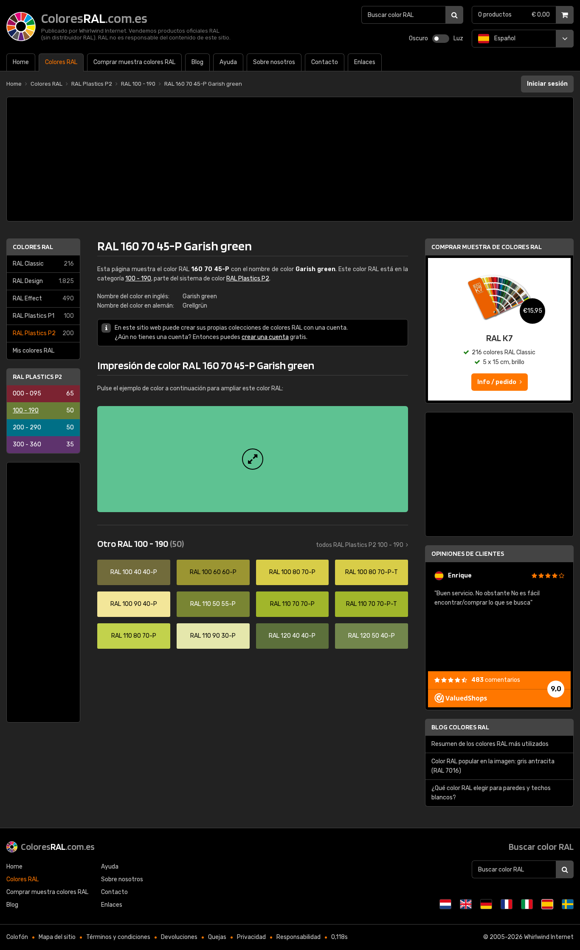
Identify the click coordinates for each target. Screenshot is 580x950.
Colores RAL (33, 247)
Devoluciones (179, 937)
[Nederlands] (445, 904)
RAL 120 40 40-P (292, 635)
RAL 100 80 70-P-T (371, 572)
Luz (458, 38)
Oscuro (418, 38)
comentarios (495, 680)
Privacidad (251, 937)
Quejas (217, 937)
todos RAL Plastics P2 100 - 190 (359, 545)
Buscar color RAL (541, 846)
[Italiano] (527, 904)
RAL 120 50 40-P (371, 635)
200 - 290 (43, 427)
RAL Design (43, 281)
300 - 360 (43, 444)
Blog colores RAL (460, 727)
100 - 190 (43, 410)
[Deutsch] (486, 904)
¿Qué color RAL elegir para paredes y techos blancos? (491, 793)
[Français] (506, 904)
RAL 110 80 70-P (133, 635)
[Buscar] (454, 15)
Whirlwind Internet (549, 937)
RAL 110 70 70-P (292, 604)
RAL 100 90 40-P (133, 604)
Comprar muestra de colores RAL (486, 247)
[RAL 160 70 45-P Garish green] (252, 459)
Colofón (17, 937)
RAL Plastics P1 (43, 315)
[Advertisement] (290, 159)
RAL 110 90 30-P (213, 635)
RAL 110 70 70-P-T (371, 604)
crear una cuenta (265, 337)
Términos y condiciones (118, 937)
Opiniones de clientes (467, 553)
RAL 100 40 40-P (133, 572)
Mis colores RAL (33, 350)
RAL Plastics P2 (43, 333)
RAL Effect (43, 298)
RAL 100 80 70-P (292, 572)
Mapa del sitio (57, 937)
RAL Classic (43, 263)
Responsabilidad (298, 937)
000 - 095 (43, 393)
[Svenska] (568, 904)
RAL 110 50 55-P (213, 604)
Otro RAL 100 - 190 (140, 543)
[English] (466, 904)
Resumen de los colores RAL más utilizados (490, 744)
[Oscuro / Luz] (440, 38)
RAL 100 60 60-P (213, 572)
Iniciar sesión (547, 83)
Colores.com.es (58, 846)
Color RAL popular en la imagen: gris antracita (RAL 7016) (493, 766)
